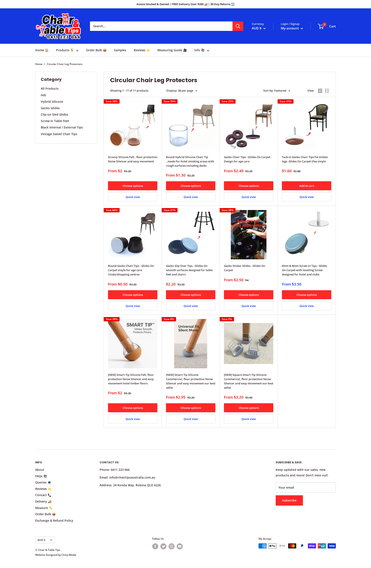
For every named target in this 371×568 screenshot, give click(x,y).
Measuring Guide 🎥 (172, 50)
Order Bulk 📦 (96, 50)
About (39, 470)
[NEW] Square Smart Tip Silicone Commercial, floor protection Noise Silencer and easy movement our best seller (248, 381)
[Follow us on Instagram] (172, 546)
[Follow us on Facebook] (155, 546)
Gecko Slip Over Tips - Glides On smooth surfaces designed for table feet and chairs (189, 270)
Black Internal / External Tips (62, 127)
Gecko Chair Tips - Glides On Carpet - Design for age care (248, 159)
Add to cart (306, 186)
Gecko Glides (50, 108)
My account (290, 28)
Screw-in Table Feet (55, 121)
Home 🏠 (42, 50)
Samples (120, 50)
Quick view (133, 197)
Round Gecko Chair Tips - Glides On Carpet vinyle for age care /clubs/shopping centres (131, 270)
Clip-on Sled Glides (54, 114)
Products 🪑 (65, 50)
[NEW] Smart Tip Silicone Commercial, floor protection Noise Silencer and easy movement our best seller (190, 381)
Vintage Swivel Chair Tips (59, 134)
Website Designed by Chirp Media (55, 555)
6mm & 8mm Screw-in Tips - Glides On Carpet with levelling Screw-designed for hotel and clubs (304, 270)
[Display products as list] (327, 91)
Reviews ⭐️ (43, 489)
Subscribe (289, 500)
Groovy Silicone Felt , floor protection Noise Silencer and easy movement (132, 159)
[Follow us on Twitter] (163, 546)
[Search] (238, 26)
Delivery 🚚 (43, 501)
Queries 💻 (43, 482)
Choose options (133, 186)
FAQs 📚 (41, 476)
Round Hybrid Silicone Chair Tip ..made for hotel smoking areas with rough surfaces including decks (190, 161)
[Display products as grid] (320, 91)
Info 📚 (199, 50)
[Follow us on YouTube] (180, 546)
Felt (43, 95)
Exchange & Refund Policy (54, 520)
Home (39, 64)
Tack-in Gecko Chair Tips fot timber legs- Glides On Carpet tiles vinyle (305, 159)
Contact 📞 (43, 495)
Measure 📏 (43, 508)
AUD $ (41, 540)
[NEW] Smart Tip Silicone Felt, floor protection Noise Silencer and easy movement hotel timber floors (131, 379)
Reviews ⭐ (142, 50)
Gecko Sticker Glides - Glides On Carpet (244, 268)
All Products (50, 88)
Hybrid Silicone (52, 102)
